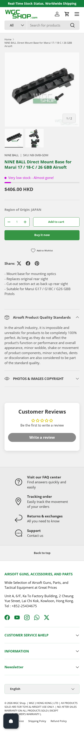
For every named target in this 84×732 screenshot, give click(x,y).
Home (7, 39)
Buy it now (42, 235)
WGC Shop (19, 703)
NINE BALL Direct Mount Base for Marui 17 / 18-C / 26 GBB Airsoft (38, 44)
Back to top (42, 553)
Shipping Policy (37, 721)
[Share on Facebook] (28, 263)
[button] (67, 14)
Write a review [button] (42, 437)
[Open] (11, 721)
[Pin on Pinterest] (36, 263)
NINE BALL (11, 155)
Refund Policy (59, 721)
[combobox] (42, 25)
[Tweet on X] (19, 263)
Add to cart (56, 222)
